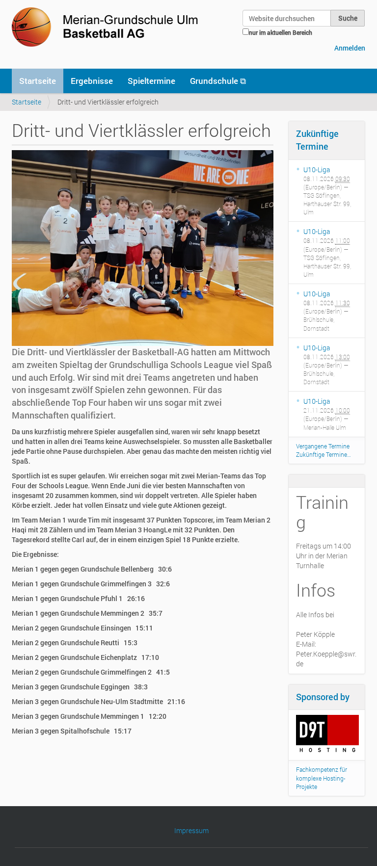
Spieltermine (151, 80)
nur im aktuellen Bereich (280, 32)
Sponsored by (323, 697)
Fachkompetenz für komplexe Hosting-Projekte (321, 777)
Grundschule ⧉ (218, 80)
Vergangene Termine (323, 446)
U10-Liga (316, 169)
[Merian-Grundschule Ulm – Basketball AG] (107, 27)
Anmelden (349, 47)
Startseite (37, 80)
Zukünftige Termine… (323, 454)
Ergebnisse (92, 80)
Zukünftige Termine (317, 140)
